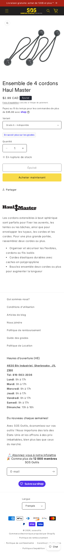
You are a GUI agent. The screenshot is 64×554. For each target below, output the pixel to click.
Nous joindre (14, 322)
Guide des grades (17, 337)
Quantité (7, 141)
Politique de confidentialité (20, 543)
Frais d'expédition (11, 103)
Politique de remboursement (24, 330)
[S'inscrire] (53, 472)
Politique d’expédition (34, 548)
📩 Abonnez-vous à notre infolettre (32, 455)
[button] (7, 11)
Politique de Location (19, 345)
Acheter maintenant (32, 177)
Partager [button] (11, 189)
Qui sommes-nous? (18, 299)
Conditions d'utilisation (20, 306)
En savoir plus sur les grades (19, 135)
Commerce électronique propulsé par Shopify (32, 533)
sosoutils (36, 530)
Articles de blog (16, 314)
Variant (6, 118)
